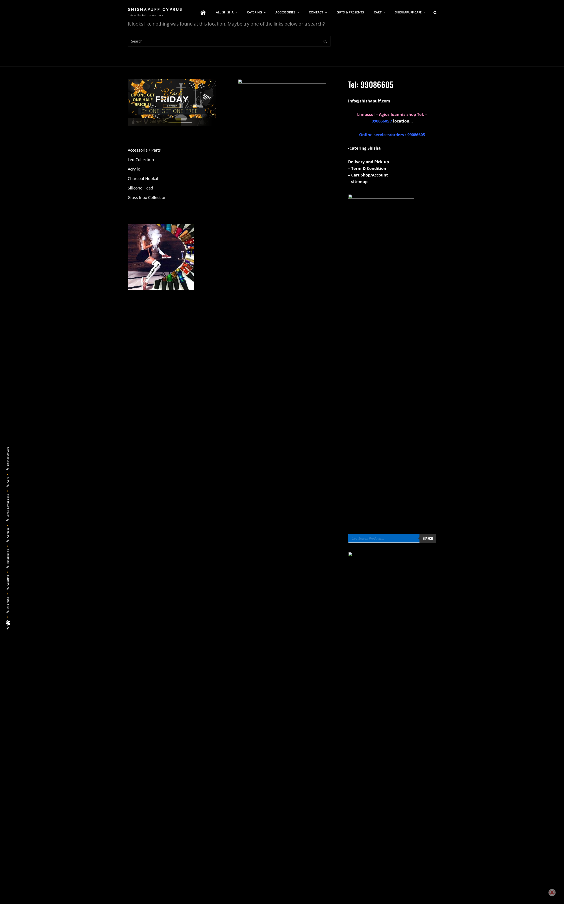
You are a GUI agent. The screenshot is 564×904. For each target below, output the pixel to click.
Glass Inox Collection (147, 197)
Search (428, 538)
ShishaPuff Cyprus (155, 10)
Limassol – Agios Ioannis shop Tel (390, 114)
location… (403, 121)
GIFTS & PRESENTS (350, 12)
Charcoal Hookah (144, 178)
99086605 (376, 84)
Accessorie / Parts (144, 150)
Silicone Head (140, 188)
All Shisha (225, 12)
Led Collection (141, 159)
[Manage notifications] (552, 892)
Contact (316, 12)
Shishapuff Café (408, 12)
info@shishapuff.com (369, 101)
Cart (378, 12)
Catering (254, 12)
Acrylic (134, 169)
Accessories (285, 12)
